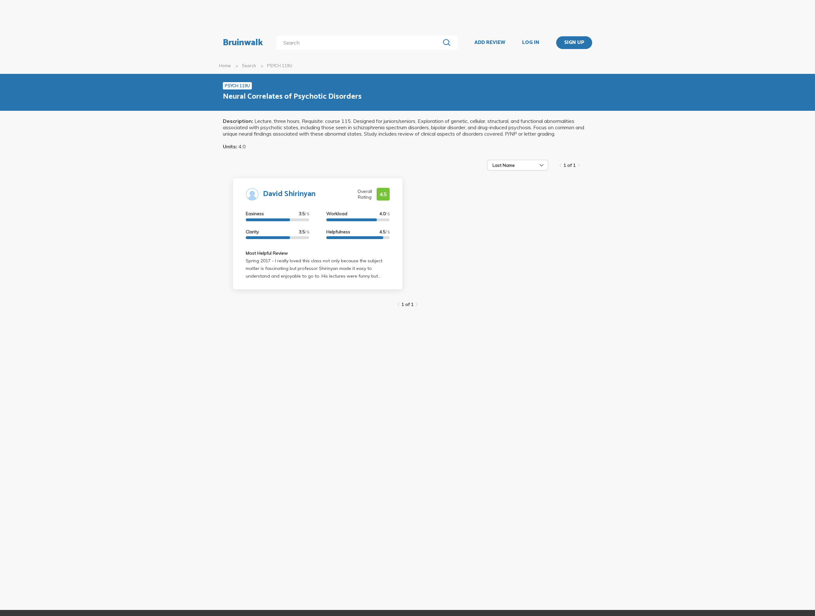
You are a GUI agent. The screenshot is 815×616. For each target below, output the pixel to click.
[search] (359, 43)
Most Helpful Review (267, 253)
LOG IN (530, 43)
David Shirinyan (289, 194)
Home (225, 65)
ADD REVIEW (489, 43)
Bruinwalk (243, 43)
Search (249, 65)
